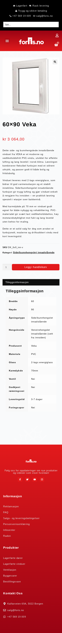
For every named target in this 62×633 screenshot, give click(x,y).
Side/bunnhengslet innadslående (34, 252)
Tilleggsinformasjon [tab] (17, 282)
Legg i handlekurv (35, 267)
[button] (7, 40)
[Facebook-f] (20, 479)
